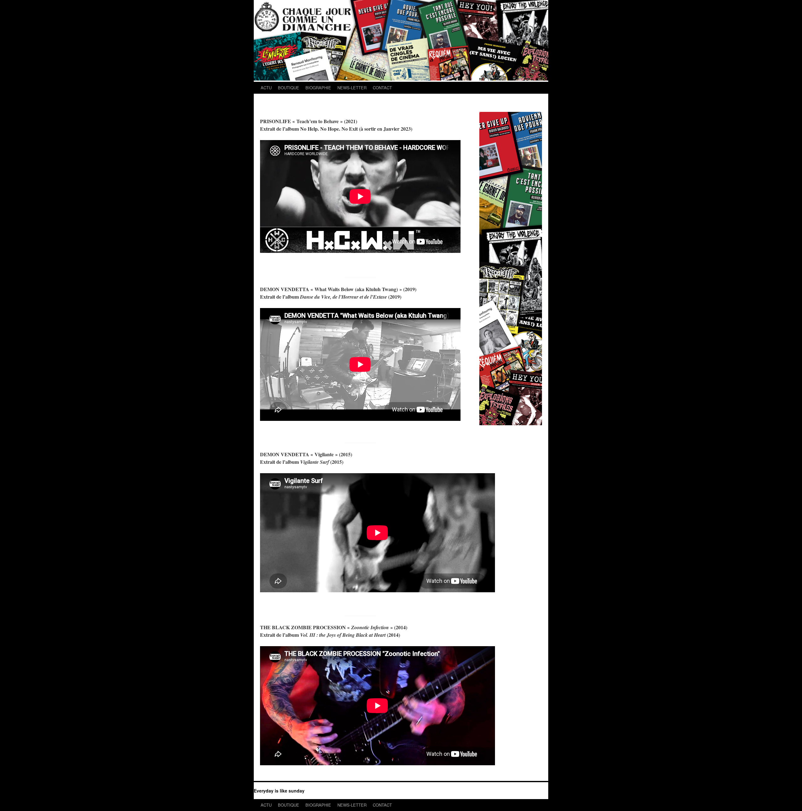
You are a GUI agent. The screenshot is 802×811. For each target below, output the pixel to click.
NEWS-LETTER (352, 88)
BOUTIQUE (288, 88)
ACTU (266, 88)
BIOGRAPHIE (318, 88)
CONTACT (382, 88)
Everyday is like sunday (279, 790)
